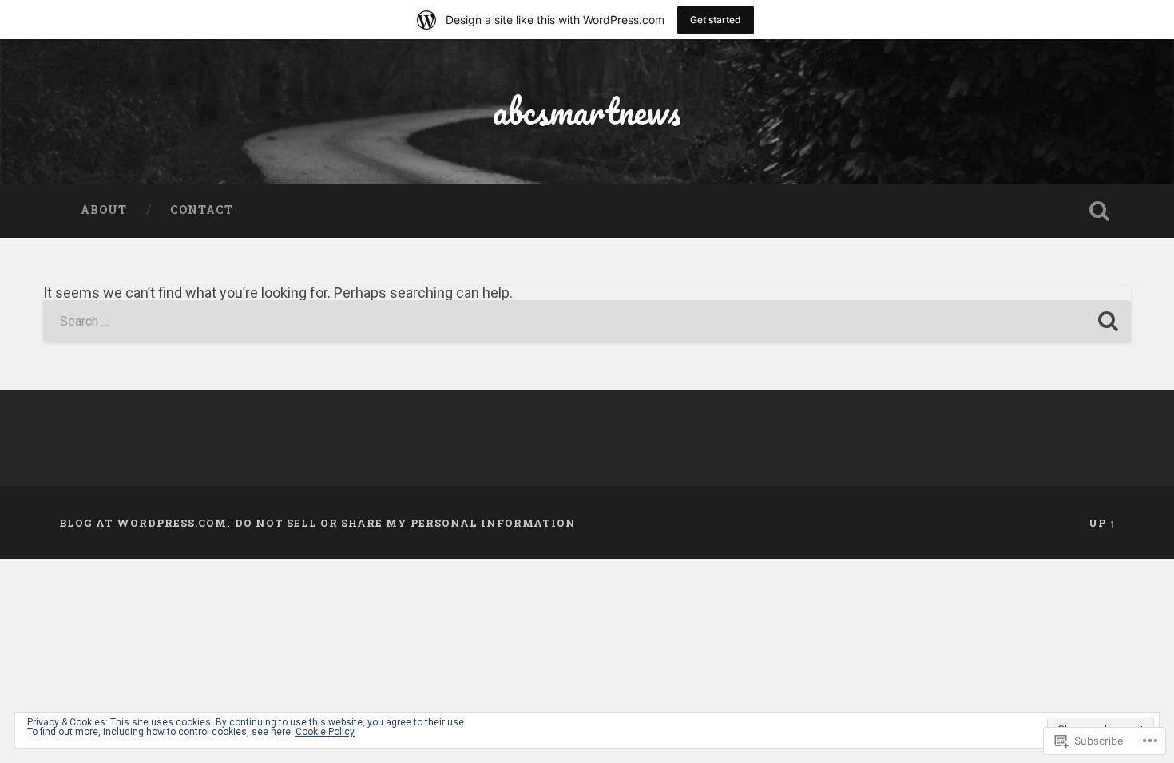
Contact (201, 210)
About (104, 210)
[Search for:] (586, 321)
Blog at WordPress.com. (144, 522)
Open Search (1100, 211)
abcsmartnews (587, 110)
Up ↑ (1102, 522)
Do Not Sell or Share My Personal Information (405, 522)
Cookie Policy (325, 731)
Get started (715, 20)
